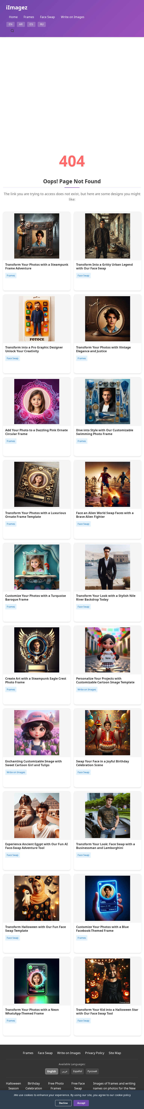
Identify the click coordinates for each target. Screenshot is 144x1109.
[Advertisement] (72, 84)
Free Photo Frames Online (56, 1088)
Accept (81, 1103)
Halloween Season (13, 1085)
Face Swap (47, 17)
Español (77, 1071)
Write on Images (72, 17)
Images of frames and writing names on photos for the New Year (114, 1088)
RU (42, 24)
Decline (63, 1103)
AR (20, 24)
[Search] (12, 30)
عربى (65, 1071)
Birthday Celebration (34, 1085)
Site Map (115, 1053)
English (51, 1071)
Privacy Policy (94, 1053)
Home (13, 17)
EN (10, 24)
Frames (29, 17)
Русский (92, 1071)
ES (31, 24)
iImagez (16, 7)
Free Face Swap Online (78, 1088)
